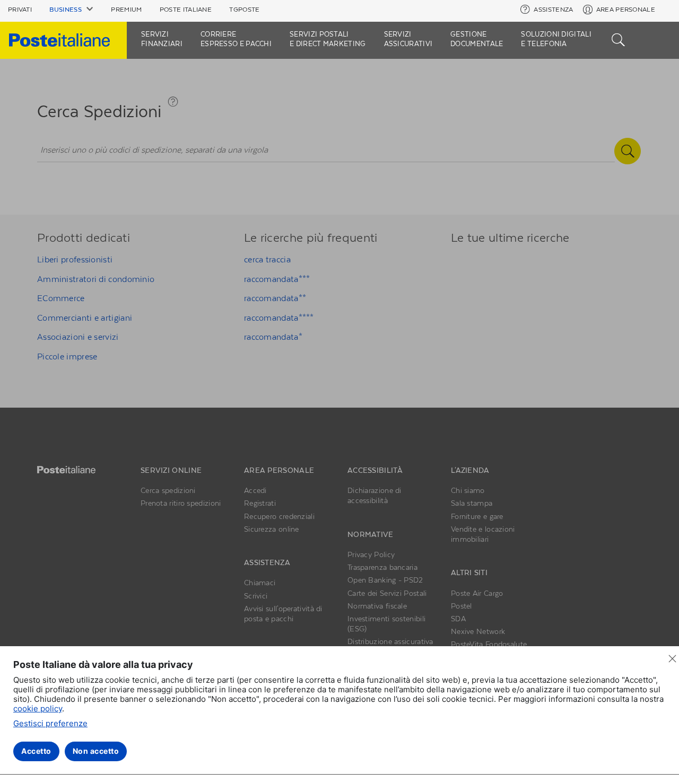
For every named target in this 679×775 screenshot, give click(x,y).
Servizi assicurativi (408, 39)
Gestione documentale (476, 39)
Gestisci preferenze (50, 723)
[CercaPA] (618, 39)
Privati (20, 9)
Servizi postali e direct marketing (327, 39)
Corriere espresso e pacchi (236, 39)
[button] (71, 9)
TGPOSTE (244, 9)
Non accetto (96, 750)
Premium (126, 9)
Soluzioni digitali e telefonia (556, 39)
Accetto (36, 750)
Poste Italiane (186, 9)
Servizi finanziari (161, 39)
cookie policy (37, 708)
